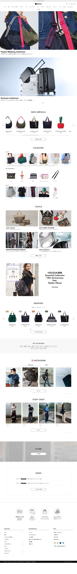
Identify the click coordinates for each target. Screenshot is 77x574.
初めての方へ (56, 537)
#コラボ (41, 348)
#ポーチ (32, 348)
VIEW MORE (55, 287)
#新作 (45, 348)
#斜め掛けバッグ (47, 346)
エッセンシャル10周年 (8, 537)
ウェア (44, 307)
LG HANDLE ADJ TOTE (12, 131)
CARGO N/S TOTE (12, 324)
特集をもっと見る (38, 255)
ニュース (30, 532)
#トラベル (37, 346)
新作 (5, 534)
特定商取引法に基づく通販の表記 (30, 561)
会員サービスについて (58, 532)
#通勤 (33, 346)
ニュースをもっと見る (38, 489)
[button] (3, 79)
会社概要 (30, 541)
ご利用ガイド (56, 534)
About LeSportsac (32, 534)
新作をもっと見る (38, 139)
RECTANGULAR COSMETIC (65, 131)
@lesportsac (30, 365)
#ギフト (41, 346)
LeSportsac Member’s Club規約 (12, 561)
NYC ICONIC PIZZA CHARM (52, 131)
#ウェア (36, 348)
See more (38, 390)
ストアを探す (38, 453)
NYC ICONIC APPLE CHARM (38, 131)
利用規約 (5, 561)
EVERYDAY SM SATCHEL (51, 324)
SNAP (46, 365)
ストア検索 (31, 537)
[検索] (66, 4)
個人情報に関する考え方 (21, 561)
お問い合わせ (56, 539)
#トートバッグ (54, 346)
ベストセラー (6, 539)
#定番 (21, 346)
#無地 (29, 346)
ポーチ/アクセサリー (38, 307)
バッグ (33, 307)
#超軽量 (25, 346)
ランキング (6, 548)
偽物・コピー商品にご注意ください (35, 539)
